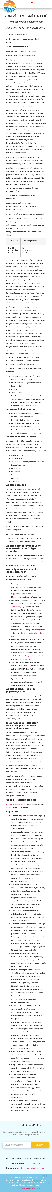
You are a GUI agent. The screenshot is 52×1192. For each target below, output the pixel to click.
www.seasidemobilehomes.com (26, 21)
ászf (36, 675)
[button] (49, 4)
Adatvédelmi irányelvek (31, 1188)
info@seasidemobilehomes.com (31, 1168)
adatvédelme (25, 633)
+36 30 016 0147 (33, 1163)
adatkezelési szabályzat (21, 656)
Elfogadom (16, 1188)
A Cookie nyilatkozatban (16, 804)
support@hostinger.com (21, 593)
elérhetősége (25, 659)
